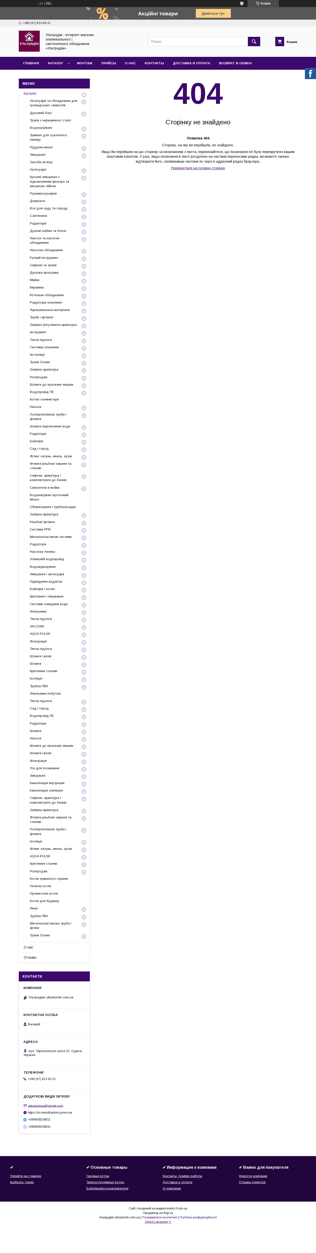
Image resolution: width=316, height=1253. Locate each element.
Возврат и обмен (235, 63)
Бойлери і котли (42, 589)
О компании (172, 1188)
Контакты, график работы (182, 1176)
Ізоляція (36, 678)
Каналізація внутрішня (47, 783)
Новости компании (253, 1176)
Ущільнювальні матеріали (50, 310)
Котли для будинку (44, 901)
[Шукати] (254, 41)
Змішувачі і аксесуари (47, 574)
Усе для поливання (44, 768)
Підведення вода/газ (46, 581)
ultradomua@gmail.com (45, 1105)
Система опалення (44, 347)
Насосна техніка (42, 551)
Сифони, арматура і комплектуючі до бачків (48, 478)
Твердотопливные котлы (105, 1182)
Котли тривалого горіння (49, 878)
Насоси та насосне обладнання (44, 240)
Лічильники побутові (45, 693)
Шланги (35, 663)
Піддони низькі (41, 147)
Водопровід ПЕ (42, 392)
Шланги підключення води (50, 426)
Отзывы (30, 957)
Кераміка (37, 287)
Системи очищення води (49, 604)
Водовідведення (43, 567)
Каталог (55, 63)
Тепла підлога (41, 340)
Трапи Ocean (40, 362)
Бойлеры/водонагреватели (107, 1188)
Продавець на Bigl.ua (158, 1213)
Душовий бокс (41, 113)
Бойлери (36, 441)
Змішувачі (37, 154)
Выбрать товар (22, 1182)
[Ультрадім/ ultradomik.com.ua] (29, 50)
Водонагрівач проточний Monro (49, 497)
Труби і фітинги (41, 317)
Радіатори (38, 223)
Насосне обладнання (46, 250)
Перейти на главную (25, 1176)
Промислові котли (44, 893)
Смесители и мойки (44, 487)
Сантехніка (38, 216)
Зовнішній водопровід (47, 559)
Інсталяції (37, 354)
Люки (34, 908)
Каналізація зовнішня (46, 790)
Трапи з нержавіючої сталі (50, 120)
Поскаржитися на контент (159, 1217)
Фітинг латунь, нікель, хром (51, 456)
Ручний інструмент (44, 258)
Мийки (34, 280)
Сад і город (39, 448)
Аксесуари (38, 169)
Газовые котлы (97, 1176)
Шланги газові (40, 656)
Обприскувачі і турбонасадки (53, 507)
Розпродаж (38, 377)
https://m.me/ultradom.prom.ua (50, 1112)
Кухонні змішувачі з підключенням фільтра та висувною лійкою (49, 181)
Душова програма (44, 272)
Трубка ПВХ (39, 686)
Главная (31, 63)
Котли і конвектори (44, 399)
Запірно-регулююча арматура (53, 325)
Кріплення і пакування (46, 596)
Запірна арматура (44, 369)
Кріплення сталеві (43, 671)
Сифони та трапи (43, 265)
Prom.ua (181, 1208)
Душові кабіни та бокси (48, 231)
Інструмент (38, 332)
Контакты (154, 63)
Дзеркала (37, 201)
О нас (130, 63)
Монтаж (84, 63)
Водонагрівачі (41, 128)
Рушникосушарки (43, 193)
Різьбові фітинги (42, 522)
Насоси (35, 407)
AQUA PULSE (40, 634)
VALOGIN (37, 626)
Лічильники (38, 611)
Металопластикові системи (51, 537)
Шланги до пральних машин (51, 384)
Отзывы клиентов (252, 1182)
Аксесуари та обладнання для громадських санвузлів (53, 103)
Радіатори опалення (46, 302)
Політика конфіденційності (198, 1217)
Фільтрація (38, 641)
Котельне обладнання (47, 295)
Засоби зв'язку (41, 162)
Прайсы (108, 63)
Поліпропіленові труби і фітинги (48, 417)
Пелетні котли (40, 886)
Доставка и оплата (191, 63)
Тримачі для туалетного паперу (48, 137)
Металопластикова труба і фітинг (50, 926)
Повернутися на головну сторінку (198, 168)
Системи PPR (40, 529)
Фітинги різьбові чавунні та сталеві (50, 466)
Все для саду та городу (49, 208)
